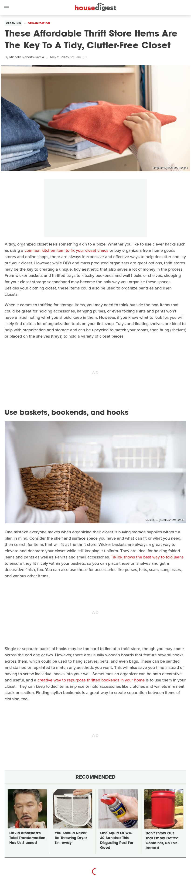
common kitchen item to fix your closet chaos (66, 250)
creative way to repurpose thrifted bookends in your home (91, 680)
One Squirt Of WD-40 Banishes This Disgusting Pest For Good (116, 841)
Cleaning (13, 23)
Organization (39, 23)
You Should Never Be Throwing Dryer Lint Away (71, 838)
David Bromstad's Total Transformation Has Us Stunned (27, 838)
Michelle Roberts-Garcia (26, 57)
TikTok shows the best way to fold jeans (147, 557)
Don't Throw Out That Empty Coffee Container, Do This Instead (162, 841)
